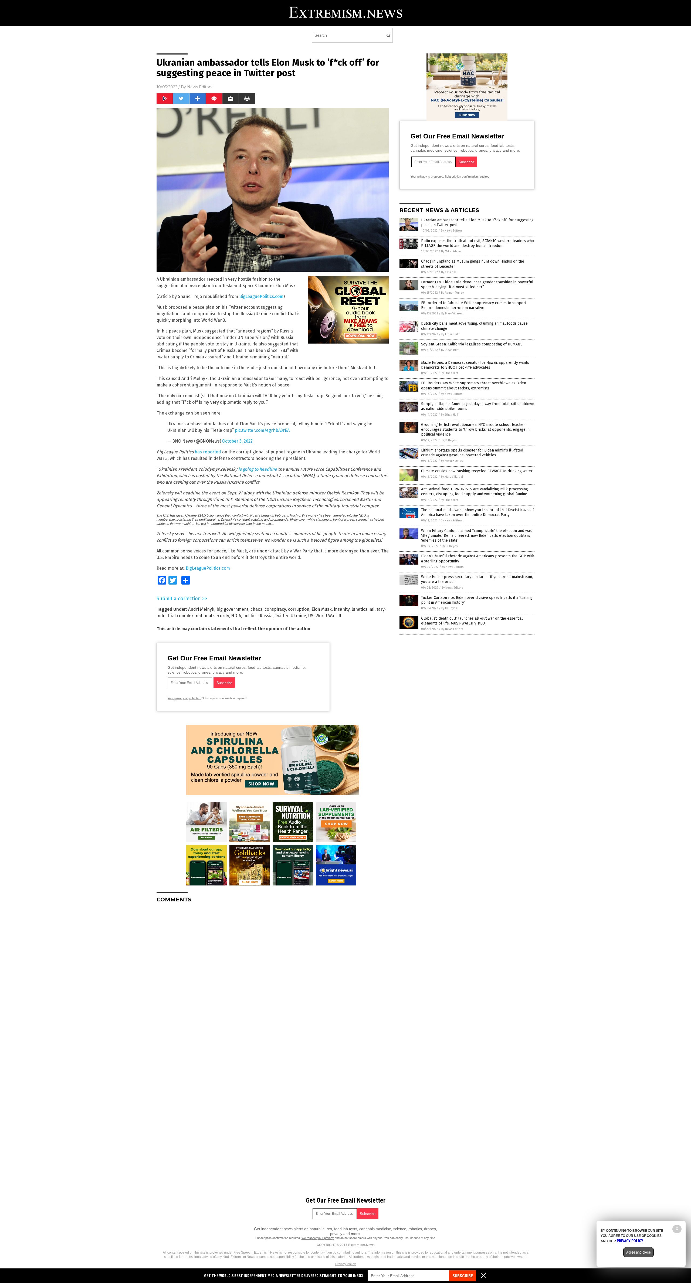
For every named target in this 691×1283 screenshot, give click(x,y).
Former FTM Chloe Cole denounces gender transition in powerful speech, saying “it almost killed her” (477, 284)
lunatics (359, 609)
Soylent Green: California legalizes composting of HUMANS (472, 344)
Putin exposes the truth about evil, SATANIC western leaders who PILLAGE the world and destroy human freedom (477, 243)
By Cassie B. (449, 272)
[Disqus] (273, 974)
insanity (342, 609)
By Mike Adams (451, 251)
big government (232, 609)
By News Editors (451, 230)
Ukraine (298, 615)
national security (212, 615)
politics (250, 615)
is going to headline (257, 469)
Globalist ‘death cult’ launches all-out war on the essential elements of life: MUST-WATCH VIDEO (472, 621)
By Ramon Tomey (452, 292)
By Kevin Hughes (452, 461)
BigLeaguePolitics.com (261, 296)
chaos (256, 609)
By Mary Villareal (452, 313)
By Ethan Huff (450, 334)
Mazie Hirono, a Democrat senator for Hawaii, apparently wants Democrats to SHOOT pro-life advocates (475, 365)
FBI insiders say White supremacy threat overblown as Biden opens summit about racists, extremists (473, 385)
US (310, 615)
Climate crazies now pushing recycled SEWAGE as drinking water (477, 471)
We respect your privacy (318, 1238)
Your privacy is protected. (184, 698)
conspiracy (275, 609)
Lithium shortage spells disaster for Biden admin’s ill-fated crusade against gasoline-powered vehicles (472, 452)
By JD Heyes (448, 440)
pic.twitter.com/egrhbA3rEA (262, 430)
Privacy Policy (345, 1264)
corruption (298, 609)
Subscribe (462, 1275)
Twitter (282, 615)
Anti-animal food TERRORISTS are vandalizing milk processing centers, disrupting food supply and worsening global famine (474, 491)
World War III (328, 615)
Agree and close (638, 1252)
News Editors (199, 86)
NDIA (236, 615)
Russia (266, 615)
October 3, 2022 (237, 441)
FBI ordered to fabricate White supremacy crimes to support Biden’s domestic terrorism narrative (473, 305)
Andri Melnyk (201, 609)
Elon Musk (321, 609)
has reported (208, 451)
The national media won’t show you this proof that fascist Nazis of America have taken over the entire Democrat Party (477, 512)
